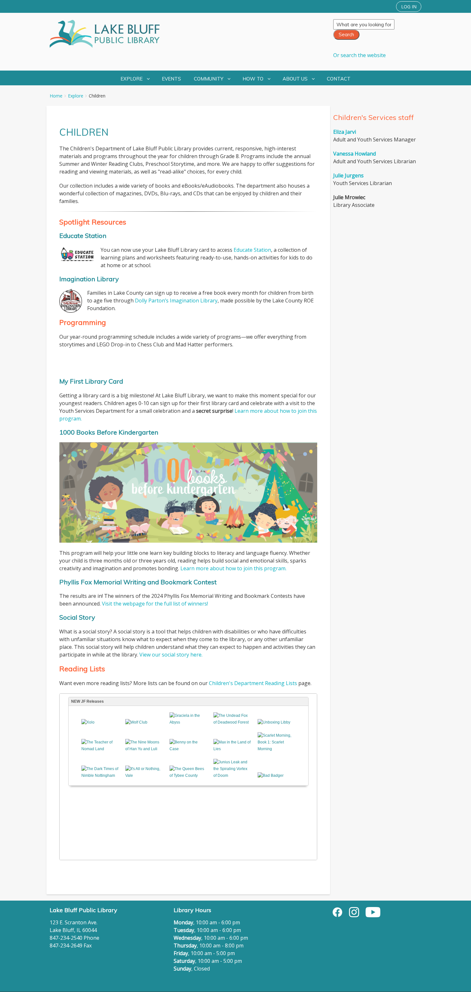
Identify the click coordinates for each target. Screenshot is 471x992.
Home (56, 96)
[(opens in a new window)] (337, 911)
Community (208, 79)
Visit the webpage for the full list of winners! (155, 603)
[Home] (108, 34)
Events (171, 79)
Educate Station (252, 249)
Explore (131, 79)
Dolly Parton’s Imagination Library (176, 300)
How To (253, 79)
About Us (295, 79)
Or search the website (359, 55)
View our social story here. (170, 654)
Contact (339, 79)
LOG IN (409, 7)
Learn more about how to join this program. (233, 568)
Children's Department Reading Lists (253, 683)
